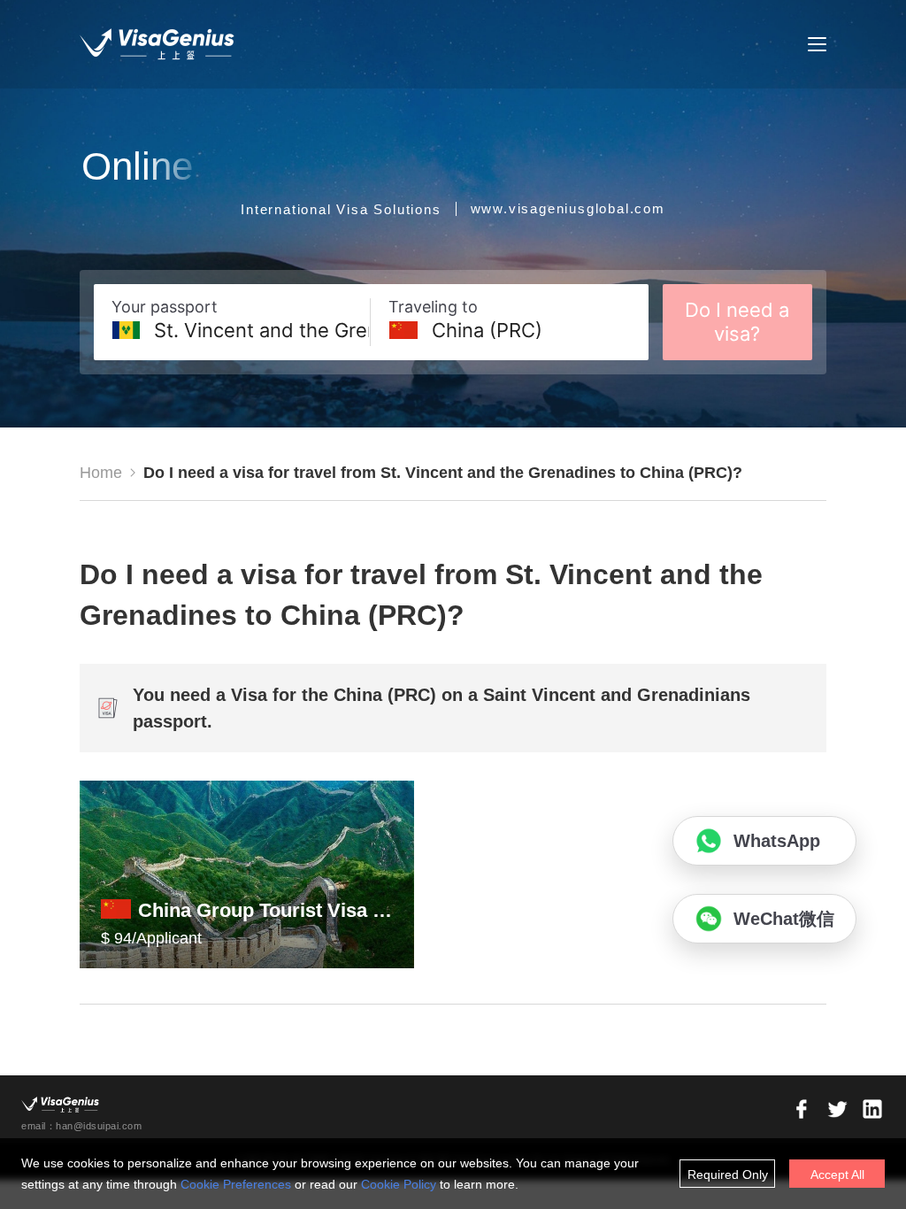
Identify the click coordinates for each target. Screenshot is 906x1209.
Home (101, 472)
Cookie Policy (398, 1184)
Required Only (727, 1174)
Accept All (837, 1174)
